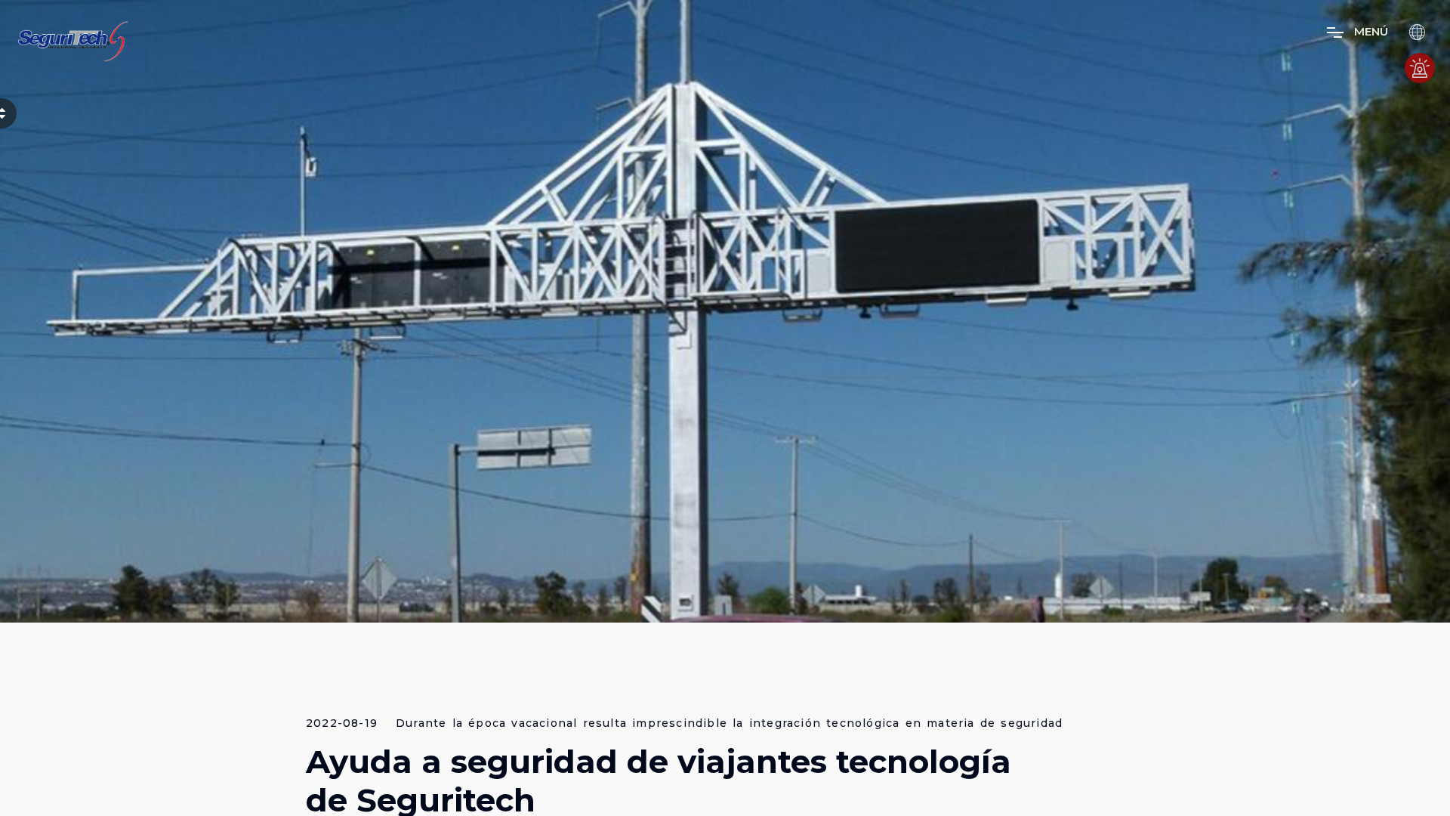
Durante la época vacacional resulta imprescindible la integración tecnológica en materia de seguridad (729, 723)
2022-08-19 (342, 723)
